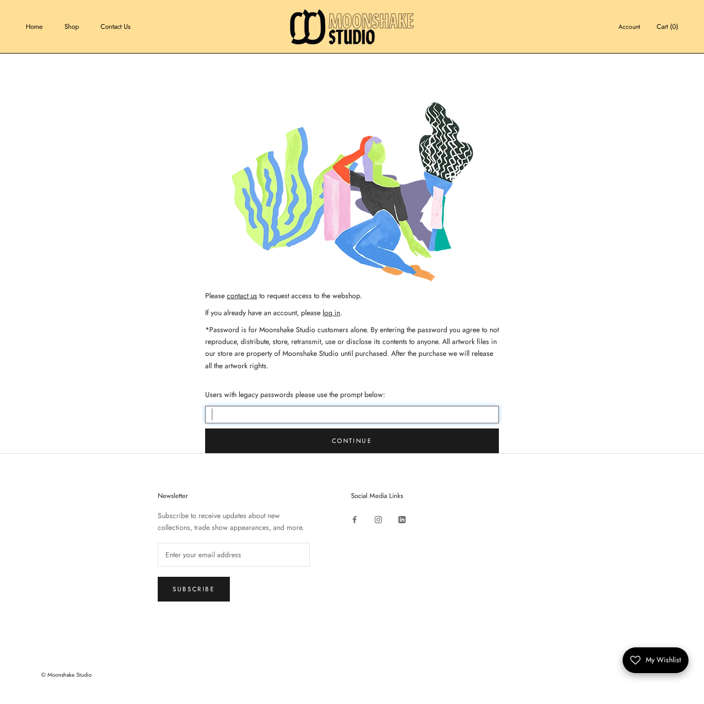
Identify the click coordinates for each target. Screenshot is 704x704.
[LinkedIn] (402, 519)
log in (331, 312)
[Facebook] (354, 519)
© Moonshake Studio (66, 675)
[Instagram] (378, 519)
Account (629, 26)
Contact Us (115, 26)
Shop (71, 26)
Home (34, 26)
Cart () (667, 26)
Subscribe (194, 589)
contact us (242, 295)
